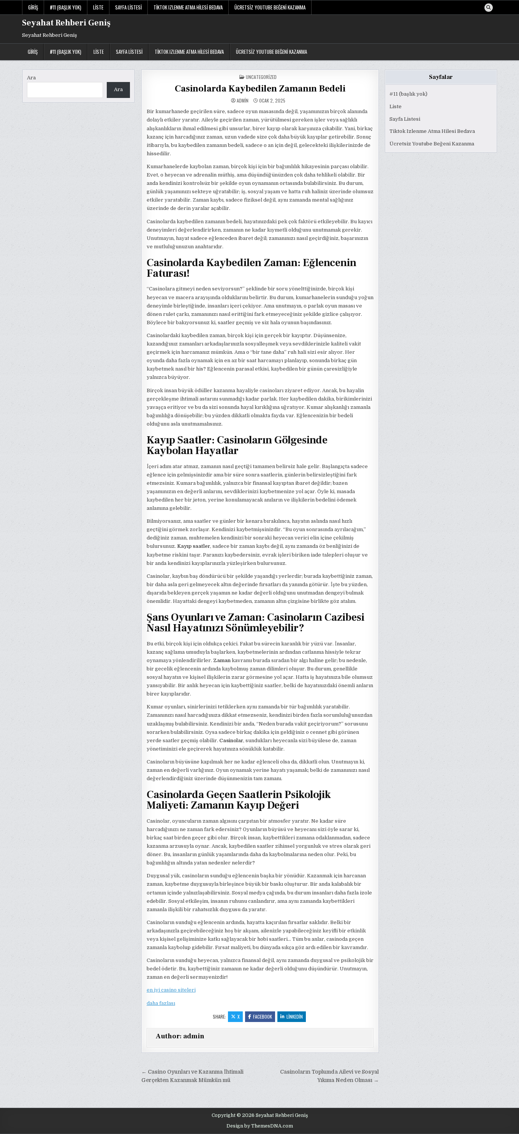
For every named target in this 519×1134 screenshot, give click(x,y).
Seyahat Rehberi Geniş (66, 22)
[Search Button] (488, 7)
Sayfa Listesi (128, 7)
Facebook (262, 1016)
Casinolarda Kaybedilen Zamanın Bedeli (260, 89)
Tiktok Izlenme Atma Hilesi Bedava (188, 7)
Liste (98, 7)
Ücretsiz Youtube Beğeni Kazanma (269, 7)
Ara (31, 77)
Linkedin (294, 1016)
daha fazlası (161, 1003)
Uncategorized (261, 77)
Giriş (33, 7)
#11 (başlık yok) (65, 7)
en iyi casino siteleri (171, 990)
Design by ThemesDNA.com (259, 1126)
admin (242, 100)
